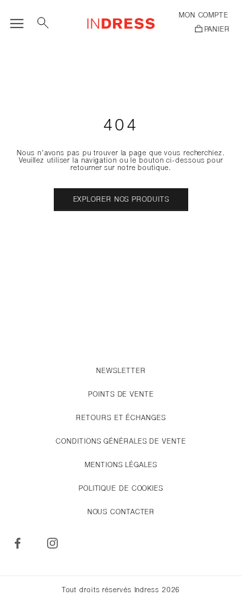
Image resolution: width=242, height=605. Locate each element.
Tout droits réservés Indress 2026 (121, 591)
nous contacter (121, 513)
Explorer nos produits (121, 200)
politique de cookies (121, 489)
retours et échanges (120, 418)
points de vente (121, 395)
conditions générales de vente (121, 442)
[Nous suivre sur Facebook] (17, 543)
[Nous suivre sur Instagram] (52, 543)
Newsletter (120, 371)
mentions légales (121, 465)
